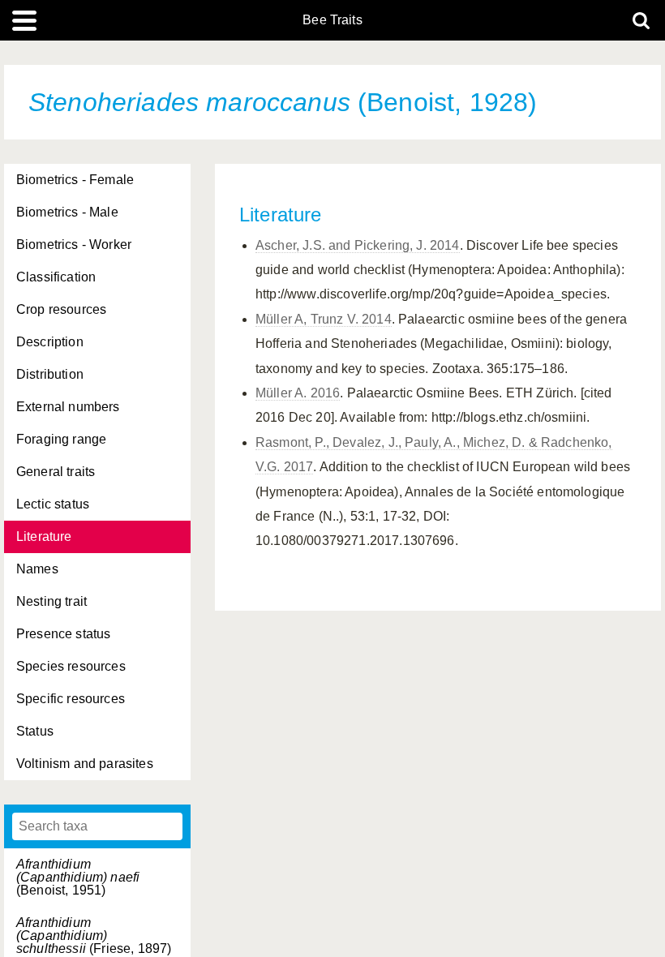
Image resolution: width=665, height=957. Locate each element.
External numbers (68, 407)
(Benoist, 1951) (77, 877)
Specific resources (70, 699)
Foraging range (61, 439)
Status (35, 731)
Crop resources (61, 309)
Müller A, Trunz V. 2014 (323, 319)
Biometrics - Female (75, 180)
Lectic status (52, 504)
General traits (55, 471)
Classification (56, 277)
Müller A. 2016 (297, 393)
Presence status (63, 634)
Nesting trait (51, 601)
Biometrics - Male (67, 212)
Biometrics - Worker (73, 244)
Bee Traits (332, 20)
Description (50, 342)
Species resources (71, 666)
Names (37, 569)
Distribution (50, 374)
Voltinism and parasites (84, 763)
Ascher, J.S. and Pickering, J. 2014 (357, 245)
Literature (44, 536)
